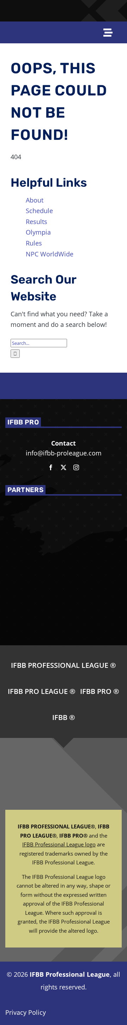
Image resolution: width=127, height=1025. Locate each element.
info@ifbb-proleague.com (64, 453)
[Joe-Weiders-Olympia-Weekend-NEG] (81, 11)
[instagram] (76, 467)
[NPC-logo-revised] (61, 11)
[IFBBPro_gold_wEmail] (12, 8)
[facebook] (51, 467)
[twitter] (63, 467)
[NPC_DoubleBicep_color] (99, 6)
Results (36, 221)
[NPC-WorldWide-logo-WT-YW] (116, 6)
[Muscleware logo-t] (44, 8)
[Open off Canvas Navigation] (108, 32)
